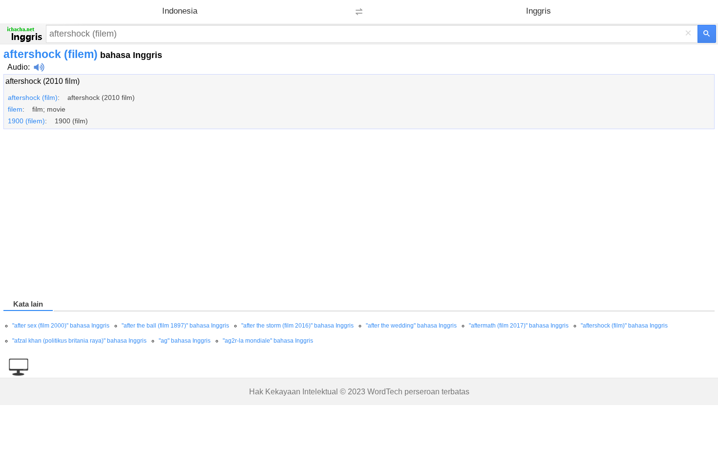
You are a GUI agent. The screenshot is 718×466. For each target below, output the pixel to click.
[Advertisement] (296, 216)
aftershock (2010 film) (42, 81)
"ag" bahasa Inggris (185, 340)
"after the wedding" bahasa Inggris (411, 325)
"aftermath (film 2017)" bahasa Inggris (519, 325)
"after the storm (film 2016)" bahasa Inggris (297, 325)
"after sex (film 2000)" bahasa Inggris (60, 325)
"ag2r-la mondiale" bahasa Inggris (268, 340)
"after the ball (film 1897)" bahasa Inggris (175, 325)
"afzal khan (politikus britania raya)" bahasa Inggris (79, 340)
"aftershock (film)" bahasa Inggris (624, 325)
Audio (17, 67)
